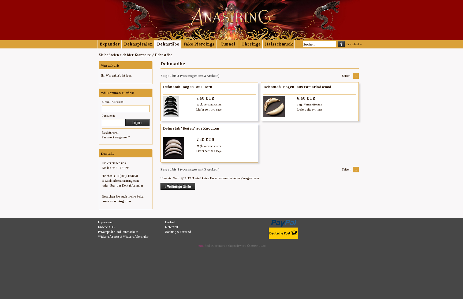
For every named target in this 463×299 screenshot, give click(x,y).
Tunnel (228, 44)
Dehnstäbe (168, 44)
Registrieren (110, 132)
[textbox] (319, 44)
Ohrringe (251, 44)
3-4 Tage (216, 109)
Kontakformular (132, 185)
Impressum (105, 222)
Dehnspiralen (138, 44)
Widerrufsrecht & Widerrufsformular (123, 237)
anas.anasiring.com (116, 201)
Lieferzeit (171, 227)
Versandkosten (213, 104)
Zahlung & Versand (178, 232)
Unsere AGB (106, 227)
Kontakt (170, 222)
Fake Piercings (199, 44)
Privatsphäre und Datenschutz (118, 232)
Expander (110, 44)
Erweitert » (354, 44)
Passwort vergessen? (116, 137)
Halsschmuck (279, 44)
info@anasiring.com (126, 181)
